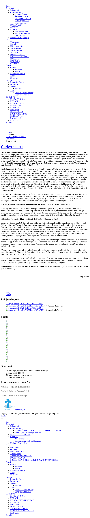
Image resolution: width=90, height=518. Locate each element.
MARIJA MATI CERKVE (16, 137)
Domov (8, 132)
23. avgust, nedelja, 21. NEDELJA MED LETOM (24, 308)
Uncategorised (11, 139)
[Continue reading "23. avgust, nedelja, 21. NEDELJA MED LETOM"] (26, 310)
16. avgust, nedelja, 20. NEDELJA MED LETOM (24, 304)
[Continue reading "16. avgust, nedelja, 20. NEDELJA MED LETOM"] (26, 306)
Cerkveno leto (12, 146)
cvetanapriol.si (21, 409)
